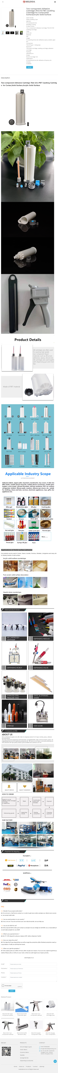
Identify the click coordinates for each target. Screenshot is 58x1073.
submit (12, 990)
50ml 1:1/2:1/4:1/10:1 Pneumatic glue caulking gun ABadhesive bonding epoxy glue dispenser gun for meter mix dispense (22, 1014)
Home (15, 1066)
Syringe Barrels (24, 1058)
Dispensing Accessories (26, 1060)
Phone (3, 973)
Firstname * (4, 968)
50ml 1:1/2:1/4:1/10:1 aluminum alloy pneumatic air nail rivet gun (22, 1033)
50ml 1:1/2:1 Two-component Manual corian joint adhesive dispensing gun (7, 1033)
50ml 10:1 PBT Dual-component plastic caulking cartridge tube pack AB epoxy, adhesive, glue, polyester (7, 1014)
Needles (22, 1055)
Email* (3, 964)
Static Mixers (23, 1049)
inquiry (29, 67)
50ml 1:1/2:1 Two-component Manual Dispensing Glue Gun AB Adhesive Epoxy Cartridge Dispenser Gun (36, 1014)
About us (21, 1066)
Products (28, 1066)
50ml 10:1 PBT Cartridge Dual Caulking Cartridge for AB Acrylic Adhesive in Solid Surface (50, 1014)
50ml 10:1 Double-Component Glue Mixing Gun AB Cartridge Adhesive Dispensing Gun (36, 1033)
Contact (35, 1066)
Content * (4, 977)
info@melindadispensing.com (48, 1048)
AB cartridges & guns (26, 1047)
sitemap (42, 1066)
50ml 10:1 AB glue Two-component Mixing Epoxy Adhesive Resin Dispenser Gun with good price (50, 1033)
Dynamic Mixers (24, 1052)
